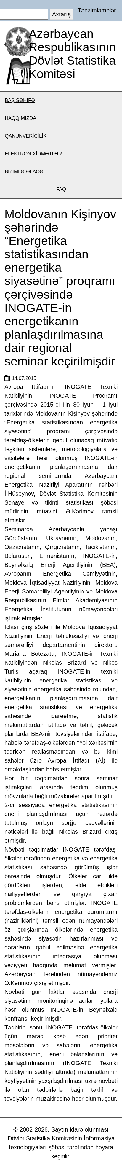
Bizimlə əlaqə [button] (24, 171)
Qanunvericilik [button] (25, 136)
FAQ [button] (61, 189)
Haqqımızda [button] (20, 118)
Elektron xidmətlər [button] (33, 154)
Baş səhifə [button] (20, 100)
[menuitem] (61, 100)
